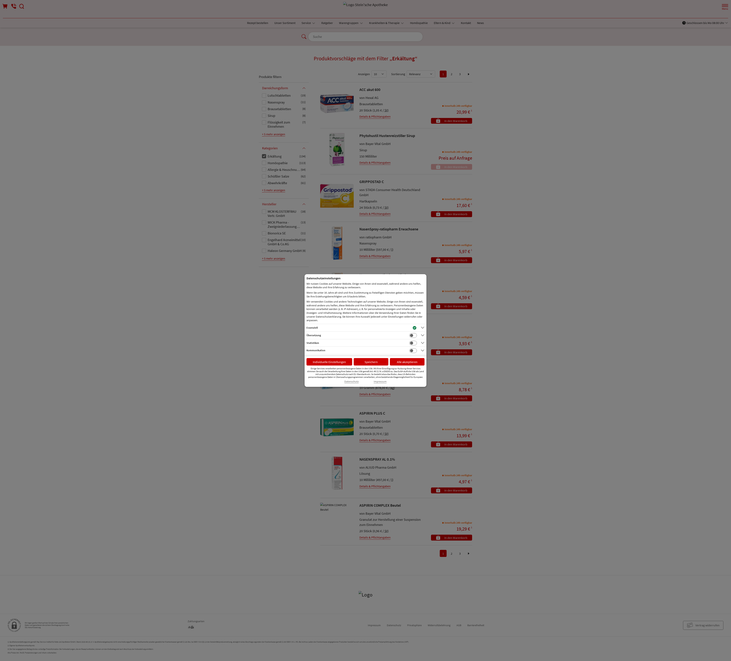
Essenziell (312, 327)
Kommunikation (315, 350)
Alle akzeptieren (407, 362)
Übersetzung (313, 335)
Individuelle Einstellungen (329, 362)
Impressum (380, 381)
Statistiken (312, 343)
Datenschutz (351, 381)
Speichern (371, 362)
